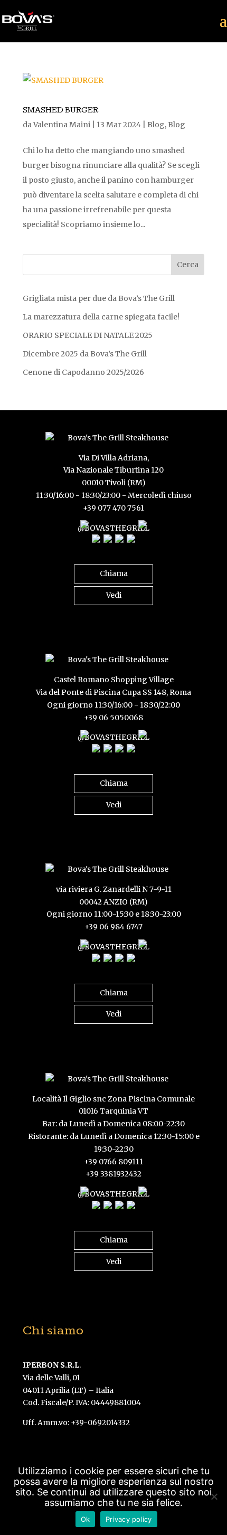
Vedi (113, 595)
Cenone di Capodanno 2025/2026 (83, 372)
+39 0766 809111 (113, 1161)
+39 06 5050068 (113, 717)
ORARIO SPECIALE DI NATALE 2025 (88, 335)
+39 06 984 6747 (113, 926)
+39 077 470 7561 (113, 508)
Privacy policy (129, 1519)
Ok (85, 1519)
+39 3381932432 (113, 1174)
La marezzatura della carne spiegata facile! (101, 317)
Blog (156, 124)
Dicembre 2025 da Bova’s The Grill (85, 354)
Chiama (114, 573)
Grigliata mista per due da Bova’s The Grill (99, 298)
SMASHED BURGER (60, 110)
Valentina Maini (61, 124)
